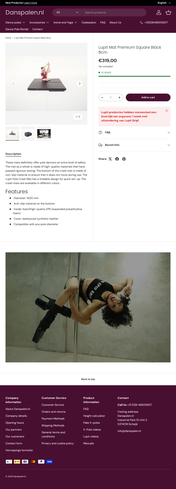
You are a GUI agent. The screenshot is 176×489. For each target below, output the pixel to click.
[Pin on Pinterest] (123, 158)
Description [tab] (13, 154)
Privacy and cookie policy (58, 443)
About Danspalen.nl (18, 409)
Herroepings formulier (19, 450)
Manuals (88, 443)
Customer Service (53, 405)
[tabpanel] (46, 193)
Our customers (15, 436)
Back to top (88, 379)
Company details (16, 416)
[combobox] (99, 12)
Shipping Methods (53, 425)
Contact (37, 29)
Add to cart (148, 97)
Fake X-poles (91, 422)
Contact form (14, 443)
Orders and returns (54, 411)
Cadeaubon (88, 22)
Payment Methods (53, 418)
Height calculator (94, 416)
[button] (168, 12)
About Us (115, 22)
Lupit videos (91, 436)
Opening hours (15, 422)
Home (8, 38)
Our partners (14, 429)
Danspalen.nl (19, 476)
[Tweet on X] (110, 158)
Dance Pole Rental (17, 29)
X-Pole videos (92, 429)
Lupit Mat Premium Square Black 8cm (32, 38)
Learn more (30, 2)
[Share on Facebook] (117, 158)
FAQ (102, 22)
